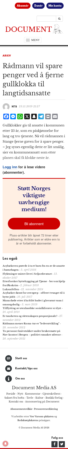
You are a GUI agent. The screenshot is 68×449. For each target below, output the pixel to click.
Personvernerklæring (46, 409)
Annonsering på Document (42, 401)
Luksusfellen (11, 289)
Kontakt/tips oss (26, 368)
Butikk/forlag (54, 397)
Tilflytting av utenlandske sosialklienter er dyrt (32, 308)
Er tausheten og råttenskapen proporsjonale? (30, 316)
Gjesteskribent (51, 393)
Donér (38, 5)
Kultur (39, 397)
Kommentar (32, 393)
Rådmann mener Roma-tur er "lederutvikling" (31, 323)
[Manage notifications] (5, 443)
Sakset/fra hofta (14, 397)
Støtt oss (21, 358)
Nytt (20, 393)
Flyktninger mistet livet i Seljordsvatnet (27, 273)
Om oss (20, 378)
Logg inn (10, 166)
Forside (10, 393)
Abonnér (22, 5)
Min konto (55, 5)
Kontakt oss (16, 401)
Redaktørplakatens (27, 420)
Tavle (29, 397)
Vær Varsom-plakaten (42, 416)
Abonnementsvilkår (21, 409)
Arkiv (7, 55)
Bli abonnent (34, 223)
